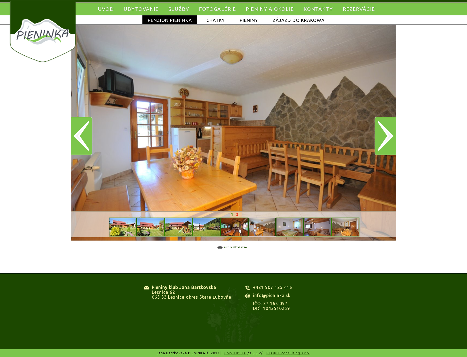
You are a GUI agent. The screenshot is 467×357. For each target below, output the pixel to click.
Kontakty (318, 9)
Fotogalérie (217, 9)
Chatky (215, 20)
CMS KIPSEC (235, 353)
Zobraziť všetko (235, 247)
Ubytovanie (141, 9)
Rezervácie (359, 9)
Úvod (106, 9)
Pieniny (249, 20)
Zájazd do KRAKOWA (299, 20)
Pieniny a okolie (270, 9)
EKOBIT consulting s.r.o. (288, 353)
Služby (178, 9)
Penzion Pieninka (170, 20)
